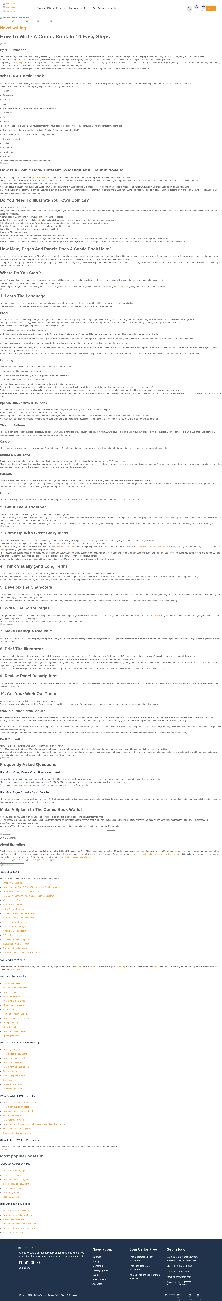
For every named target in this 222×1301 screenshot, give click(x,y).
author (14, 851)
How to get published (12, 1049)
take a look (15, 969)
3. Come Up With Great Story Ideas (19, 913)
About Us (112, 8)
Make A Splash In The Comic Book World (21, 953)
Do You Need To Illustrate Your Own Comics (23, 891)
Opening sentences (12, 1036)
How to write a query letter (14, 1058)
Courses (41, 8)
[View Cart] (203, 6)
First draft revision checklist (15, 1014)
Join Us (210, 8)
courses (92, 966)
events (155, 966)
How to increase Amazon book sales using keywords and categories (34, 1124)
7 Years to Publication (13, 1232)
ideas (123, 286)
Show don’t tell (9, 1027)
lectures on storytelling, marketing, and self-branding (157, 854)
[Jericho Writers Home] (18, 8)
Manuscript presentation (14, 1076)
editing (78, 966)
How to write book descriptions (17, 1129)
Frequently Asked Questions (16, 948)
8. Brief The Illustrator (12, 935)
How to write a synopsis (13, 1062)
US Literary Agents (11, 1197)
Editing (50, 8)
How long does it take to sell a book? (19, 1215)
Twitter (68, 857)
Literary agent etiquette (13, 1188)
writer (157, 615)
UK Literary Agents (11, 1193)
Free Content (99, 8)
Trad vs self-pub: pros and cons (17, 1133)
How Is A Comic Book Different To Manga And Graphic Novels (31, 887)
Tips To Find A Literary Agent (16, 1184)
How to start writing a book (15, 1031)
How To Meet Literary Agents (16, 1179)
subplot (142, 547)
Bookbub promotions (12, 1115)
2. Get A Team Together (13, 909)
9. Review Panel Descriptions (16, 939)
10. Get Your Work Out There (16, 944)
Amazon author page (83, 857)
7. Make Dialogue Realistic (15, 931)
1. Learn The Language (13, 905)
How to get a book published (16, 1211)
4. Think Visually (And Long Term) (18, 918)
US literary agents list (12, 1089)
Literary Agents (75, 8)
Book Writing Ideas (11, 983)
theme (3, 550)
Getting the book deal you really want (19, 1228)
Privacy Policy (53, 1295)
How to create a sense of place (17, 1018)
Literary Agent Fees (12, 1175)
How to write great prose (14, 1001)
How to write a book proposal (16, 1067)
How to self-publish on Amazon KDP (19, 1102)
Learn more (3, 1149)
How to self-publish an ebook (16, 1107)
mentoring (120, 966)
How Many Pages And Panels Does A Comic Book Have (28, 896)
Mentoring (60, 8)
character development (157, 547)
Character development (13, 1005)
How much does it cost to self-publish (20, 1111)
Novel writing (13, 28)
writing (19, 62)
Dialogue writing (10, 1023)
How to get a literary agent (15, 1054)
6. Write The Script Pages (14, 926)
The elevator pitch (11, 1080)
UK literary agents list (12, 1084)
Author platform (10, 1071)
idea (40, 220)
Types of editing (10, 1009)
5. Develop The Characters (15, 922)
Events (87, 8)
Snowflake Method (11, 996)
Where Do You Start (12, 900)
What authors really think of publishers (20, 1224)
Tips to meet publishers (13, 1219)
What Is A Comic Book (13, 883)
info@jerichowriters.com (178, 1277)
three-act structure (66, 547)
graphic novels (38, 178)
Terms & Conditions (69, 1295)
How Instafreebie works (13, 1120)
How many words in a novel (15, 988)
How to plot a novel (11, 992)
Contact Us (24, 1267)
